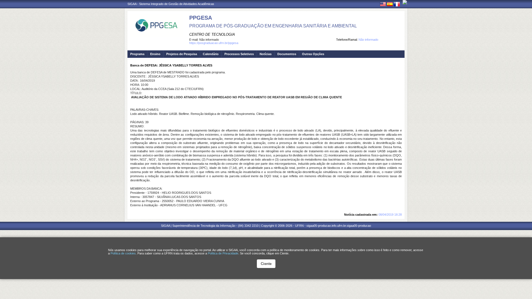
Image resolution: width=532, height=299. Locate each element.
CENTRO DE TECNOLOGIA (212, 34)
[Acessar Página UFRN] (405, 2)
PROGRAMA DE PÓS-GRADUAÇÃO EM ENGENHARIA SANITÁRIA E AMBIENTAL (273, 26)
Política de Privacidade (223, 253)
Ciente (266, 264)
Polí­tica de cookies (123, 253)
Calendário (211, 54)
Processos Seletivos (239, 54)
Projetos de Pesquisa (181, 54)
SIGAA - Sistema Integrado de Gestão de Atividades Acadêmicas (170, 4)
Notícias (266, 54)
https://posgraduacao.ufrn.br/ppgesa (213, 43)
